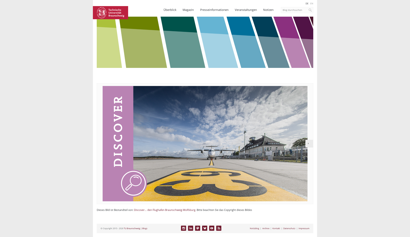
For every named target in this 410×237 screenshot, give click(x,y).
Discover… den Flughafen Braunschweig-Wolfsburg (164, 210)
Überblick (170, 10)
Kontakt (276, 228)
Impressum (304, 228)
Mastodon (197, 228)
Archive (265, 228)
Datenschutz (289, 228)
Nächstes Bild (309, 143)
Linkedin (190, 228)
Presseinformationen (214, 10)
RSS (218, 228)
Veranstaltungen (246, 10)
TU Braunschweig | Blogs (135, 228)
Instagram (183, 228)
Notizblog (254, 228)
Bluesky (204, 228)
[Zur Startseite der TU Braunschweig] (110, 12)
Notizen (268, 10)
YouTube (211, 228)
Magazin (188, 10)
